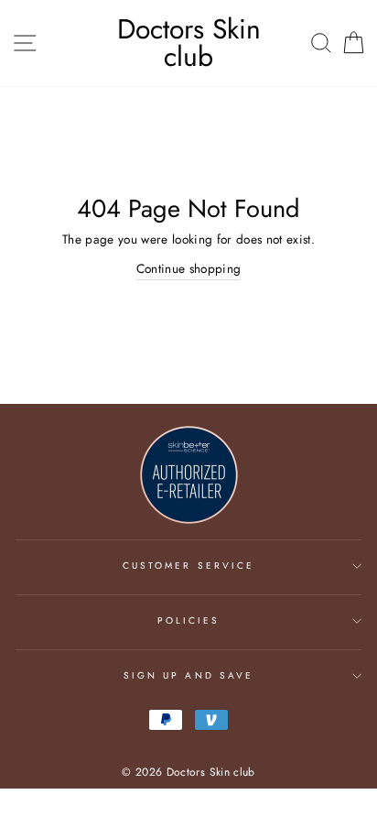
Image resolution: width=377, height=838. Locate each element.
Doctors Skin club (189, 42)
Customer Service (188, 565)
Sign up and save (188, 675)
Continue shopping (189, 268)
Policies (188, 620)
